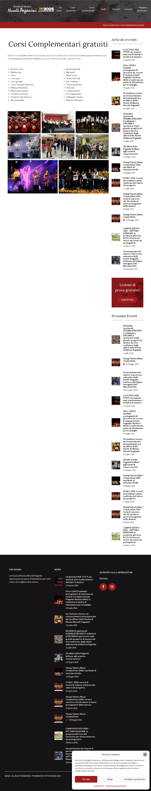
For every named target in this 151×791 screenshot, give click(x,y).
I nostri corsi (114, 25)
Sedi (103, 9)
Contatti (128, 9)
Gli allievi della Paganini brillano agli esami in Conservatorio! (131, 151)
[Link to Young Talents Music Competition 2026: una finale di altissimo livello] (116, 167)
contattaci (127, 300)
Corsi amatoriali (70, 9)
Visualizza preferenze (134, 779)
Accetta (86, 779)
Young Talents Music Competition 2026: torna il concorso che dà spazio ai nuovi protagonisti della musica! (133, 201)
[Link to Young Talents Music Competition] (116, 218)
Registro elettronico (142, 9)
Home (105, 25)
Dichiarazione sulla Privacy (116, 786)
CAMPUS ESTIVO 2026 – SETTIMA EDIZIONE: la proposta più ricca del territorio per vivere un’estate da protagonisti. (132, 237)
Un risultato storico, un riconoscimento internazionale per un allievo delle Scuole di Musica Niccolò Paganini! (133, 100)
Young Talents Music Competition (133, 217)
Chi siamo (59, 9)
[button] (145, 754)
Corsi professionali (88, 9)
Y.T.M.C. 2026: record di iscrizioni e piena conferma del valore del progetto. (133, 183)
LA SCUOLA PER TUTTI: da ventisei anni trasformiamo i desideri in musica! (133, 54)
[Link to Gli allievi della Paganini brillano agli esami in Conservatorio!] (116, 151)
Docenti (116, 9)
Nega (110, 779)
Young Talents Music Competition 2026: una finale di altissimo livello (133, 167)
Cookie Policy (98, 786)
